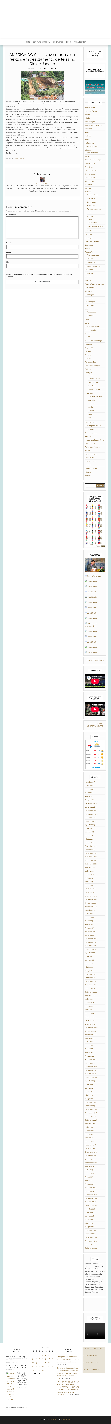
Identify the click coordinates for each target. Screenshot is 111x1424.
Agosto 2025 (90, 825)
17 (15, 1370)
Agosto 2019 (90, 1081)
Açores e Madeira (95, 396)
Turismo (88, 465)
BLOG (68, 42)
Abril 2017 (88, 1180)
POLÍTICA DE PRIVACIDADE (93, 1349)
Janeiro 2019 (90, 1106)
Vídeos (88, 476)
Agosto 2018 (90, 1124)
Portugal (88, 373)
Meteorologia (90, 330)
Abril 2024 (89, 882)
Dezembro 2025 (91, 811)
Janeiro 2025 (90, 850)
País (88, 337)
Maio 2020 (89, 1049)
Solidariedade (90, 461)
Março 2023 (89, 928)
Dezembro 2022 (91, 939)
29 (43, 1371)
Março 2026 (89, 800)
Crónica (88, 188)
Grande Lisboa (94, 379)
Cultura (88, 192)
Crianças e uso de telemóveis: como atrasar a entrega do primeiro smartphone (68, 1359)
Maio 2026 (89, 793)
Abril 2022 (89, 967)
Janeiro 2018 (90, 1148)
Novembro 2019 (91, 1070)
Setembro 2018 (91, 1120)
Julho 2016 (89, 1212)
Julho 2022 (89, 956)
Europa (88, 277)
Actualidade (90, 107)
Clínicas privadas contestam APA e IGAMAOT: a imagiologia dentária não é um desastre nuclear (22, 1379)
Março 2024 (89, 885)
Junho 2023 (89, 917)
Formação (91, 262)
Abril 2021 (88, 1010)
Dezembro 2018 (91, 1109)
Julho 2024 (89, 871)
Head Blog (67, 1419)
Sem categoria (19, 158)
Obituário (88, 355)
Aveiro (90, 407)
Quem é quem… (91, 433)
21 (39, 1367)
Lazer (87, 319)
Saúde (87, 451)
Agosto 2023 (90, 910)
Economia (89, 245)
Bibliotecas (91, 198)
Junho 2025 (89, 832)
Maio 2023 (89, 921)
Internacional (90, 298)
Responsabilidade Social (94, 440)
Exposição (91, 206)
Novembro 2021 (91, 985)
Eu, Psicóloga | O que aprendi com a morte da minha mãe (17, 1366)
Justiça (87, 309)
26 (33, 1371)
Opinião (88, 358)
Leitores (88, 323)
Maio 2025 (89, 835)
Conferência (90, 178)
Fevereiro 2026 (91, 803)
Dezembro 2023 (91, 896)
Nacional (88, 344)
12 (33, 1363)
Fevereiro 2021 (90, 1017)
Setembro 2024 (91, 864)
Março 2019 (89, 1099)
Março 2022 (89, 971)
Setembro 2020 (91, 1035)
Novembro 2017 (91, 1156)
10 (49, 1359)
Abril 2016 (89, 1223)
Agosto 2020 (90, 1038)
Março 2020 (89, 1056)
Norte (90, 414)
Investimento (90, 305)
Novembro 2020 (91, 1028)
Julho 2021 (89, 999)
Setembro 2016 (91, 1205)
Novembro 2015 (91, 1241)
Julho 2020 (89, 1042)
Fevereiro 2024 (90, 889)
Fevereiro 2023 (90, 931)
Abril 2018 (89, 1138)
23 (46, 1367)
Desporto (88, 234)
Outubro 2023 (90, 903)
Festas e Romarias (94, 209)
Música (89, 220)
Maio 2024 (89, 878)
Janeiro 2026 (90, 807)
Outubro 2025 (90, 818)
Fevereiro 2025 (90, 846)
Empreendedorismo (92, 266)
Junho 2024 (89, 875)
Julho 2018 (89, 1127)
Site (8, 262)
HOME (27, 42)
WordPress (53, 1419)
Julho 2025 (89, 828)
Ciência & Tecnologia (93, 160)
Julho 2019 (89, 1084)
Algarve (91, 404)
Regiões (90, 393)
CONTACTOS (58, 42)
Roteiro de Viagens (92, 447)
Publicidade (89, 429)
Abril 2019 (89, 1095)
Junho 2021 (89, 1003)
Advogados (91, 312)
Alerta (87, 118)
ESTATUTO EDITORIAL (41, 42)
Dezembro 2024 (91, 853)
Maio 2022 (89, 963)
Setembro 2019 (91, 1077)
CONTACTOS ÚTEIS (90, 1363)
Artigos (88, 139)
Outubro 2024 (90, 860)
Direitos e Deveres (92, 241)
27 (36, 1371)
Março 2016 (89, 1227)
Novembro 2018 (91, 1113)
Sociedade (89, 458)
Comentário (11, 215)
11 (52, 1359)
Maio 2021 (89, 1006)
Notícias (88, 351)
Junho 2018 (89, 1131)
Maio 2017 (89, 1177)
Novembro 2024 (91, 857)
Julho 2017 (89, 1170)
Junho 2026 (89, 789)
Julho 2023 (89, 914)
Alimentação (90, 122)
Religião (88, 436)
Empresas (89, 270)
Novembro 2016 (91, 1198)
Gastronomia (90, 288)
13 (25, 1387)
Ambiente (89, 129)
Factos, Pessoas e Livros (94, 284)
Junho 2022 (89, 960)
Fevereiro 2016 (90, 1230)
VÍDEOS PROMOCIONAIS (95, 660)
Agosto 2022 (90, 953)
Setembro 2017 (91, 1163)
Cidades (90, 376)
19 (33, 1367)
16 (46, 1363)
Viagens (88, 472)
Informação (89, 295)
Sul (89, 418)
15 (42, 1363)
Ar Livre (88, 136)
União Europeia (91, 468)
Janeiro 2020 (90, 1063)
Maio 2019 (89, 1092)
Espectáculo (92, 202)
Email (9, 252)
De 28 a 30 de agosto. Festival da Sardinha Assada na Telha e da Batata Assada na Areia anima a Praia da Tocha (68, 1373)
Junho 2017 (89, 1173)
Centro (91, 411)
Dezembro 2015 (91, 1237)
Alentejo (91, 400)
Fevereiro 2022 (90, 974)
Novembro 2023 (91, 899)
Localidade (92, 386)
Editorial (88, 249)
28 (40, 1371)
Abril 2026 (89, 796)
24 (16, 1362)
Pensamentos (90, 362)
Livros (89, 213)
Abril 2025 (89, 839)
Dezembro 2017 (91, 1152)
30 (46, 1371)
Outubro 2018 (90, 1116)
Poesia (89, 230)
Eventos (88, 280)
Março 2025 (89, 843)
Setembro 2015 (91, 1248)
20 (36, 1367)
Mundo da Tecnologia (93, 341)
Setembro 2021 (91, 992)
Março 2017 (89, 1184)
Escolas (90, 259)
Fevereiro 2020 (90, 1060)
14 (39, 1363)
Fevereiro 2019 (90, 1102)
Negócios (89, 348)
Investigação (90, 302)
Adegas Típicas (91, 111)
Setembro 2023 (91, 907)
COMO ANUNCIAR (90, 1356)
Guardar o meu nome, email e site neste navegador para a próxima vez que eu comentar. (39, 275)
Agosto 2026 (90, 782)
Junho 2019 (89, 1088)
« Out (34, 1374)
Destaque (89, 238)
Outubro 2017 (90, 1159)
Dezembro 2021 (91, 981)
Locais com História (92, 327)
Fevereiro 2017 (90, 1188)
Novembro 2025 (91, 814)
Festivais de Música (95, 226)
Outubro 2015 (90, 1245)
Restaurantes (90, 444)
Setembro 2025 (91, 821)
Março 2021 (89, 1013)
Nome (9, 243)
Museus (90, 216)
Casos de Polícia (91, 147)
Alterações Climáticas (93, 125)
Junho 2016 (89, 1216)
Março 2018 (89, 1141)
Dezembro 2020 (91, 1024)
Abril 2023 (89, 924)
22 (43, 1367)
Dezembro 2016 (91, 1195)
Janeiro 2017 (90, 1191)
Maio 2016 (89, 1220)
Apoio (87, 132)
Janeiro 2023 (90, 935)
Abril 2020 (89, 1052)
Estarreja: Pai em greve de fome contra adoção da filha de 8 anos (16, 1358)
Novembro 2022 (91, 942)
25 (52, 1367)
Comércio (89, 167)
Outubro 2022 (90, 946)
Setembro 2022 (91, 949)
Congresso (89, 181)
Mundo (88, 334)
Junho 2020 (89, 1045)
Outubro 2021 (90, 988)
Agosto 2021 (90, 996)
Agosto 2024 (90, 867)
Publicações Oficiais (93, 426)
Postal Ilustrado (91, 422)
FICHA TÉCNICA (80, 42)
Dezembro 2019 (91, 1067)
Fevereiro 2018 (90, 1145)
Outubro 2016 (90, 1202)
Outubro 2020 (90, 1031)
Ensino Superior (93, 255)
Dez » (39, 1374)
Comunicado (90, 174)
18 (52, 1363)
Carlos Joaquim (49, 68)
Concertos (92, 223)
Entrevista (89, 273)
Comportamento (91, 170)
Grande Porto (93, 382)
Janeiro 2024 (90, 892)
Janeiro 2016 (90, 1234)
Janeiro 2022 (90, 978)
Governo (88, 291)
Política (88, 369)
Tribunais (90, 315)
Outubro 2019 (90, 1074)
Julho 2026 (89, 786)
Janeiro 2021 (90, 1020)
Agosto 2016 (90, 1209)
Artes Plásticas (92, 195)
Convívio (88, 185)
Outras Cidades (94, 389)
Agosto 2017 (90, 1166)
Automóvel (89, 143)
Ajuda (87, 115)
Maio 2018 (89, 1134)
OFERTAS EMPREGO (91, 1370)
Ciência (88, 156)
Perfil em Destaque (92, 366)
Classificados (90, 163)
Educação (89, 252)
